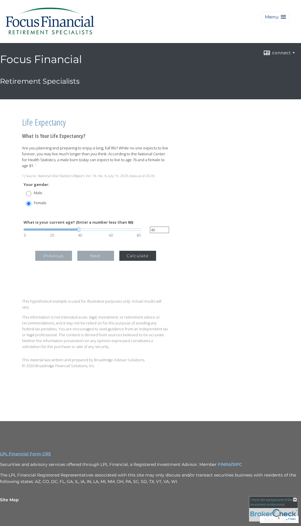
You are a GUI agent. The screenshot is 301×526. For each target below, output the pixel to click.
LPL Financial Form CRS (25, 453)
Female (40, 203)
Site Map (9, 499)
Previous (53, 255)
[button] (275, 17)
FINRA (224, 464)
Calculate (137, 255)
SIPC (237, 464)
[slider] (82, 229)
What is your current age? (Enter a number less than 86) (78, 222)
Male (38, 193)
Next (95, 255)
